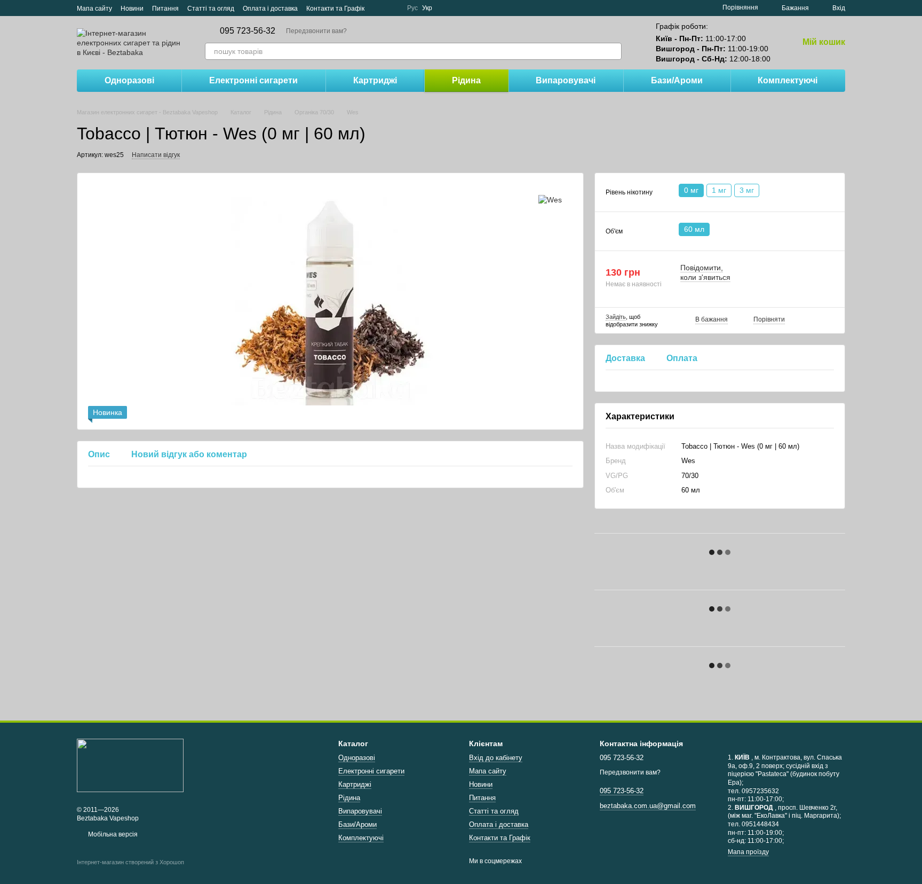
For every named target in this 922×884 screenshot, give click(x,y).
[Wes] (550, 199)
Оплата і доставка (270, 8)
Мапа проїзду (748, 852)
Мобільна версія (112, 834)
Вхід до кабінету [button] (495, 758)
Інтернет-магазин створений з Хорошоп (130, 862)
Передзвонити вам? (316, 31)
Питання (165, 8)
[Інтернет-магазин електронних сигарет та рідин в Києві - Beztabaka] (130, 765)
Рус (412, 8)
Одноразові (129, 80)
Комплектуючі (787, 80)
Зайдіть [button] (616, 317)
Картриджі (375, 80)
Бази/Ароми (677, 80)
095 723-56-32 (247, 31)
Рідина (466, 80)
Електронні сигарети (253, 80)
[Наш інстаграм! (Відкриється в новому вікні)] (392, 8)
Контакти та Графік (335, 8)
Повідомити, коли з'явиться (705, 272)
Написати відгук (156, 155)
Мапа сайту (94, 8)
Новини (132, 8)
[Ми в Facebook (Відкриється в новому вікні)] (379, 8)
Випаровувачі (565, 80)
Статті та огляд (210, 8)
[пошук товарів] (613, 51)
